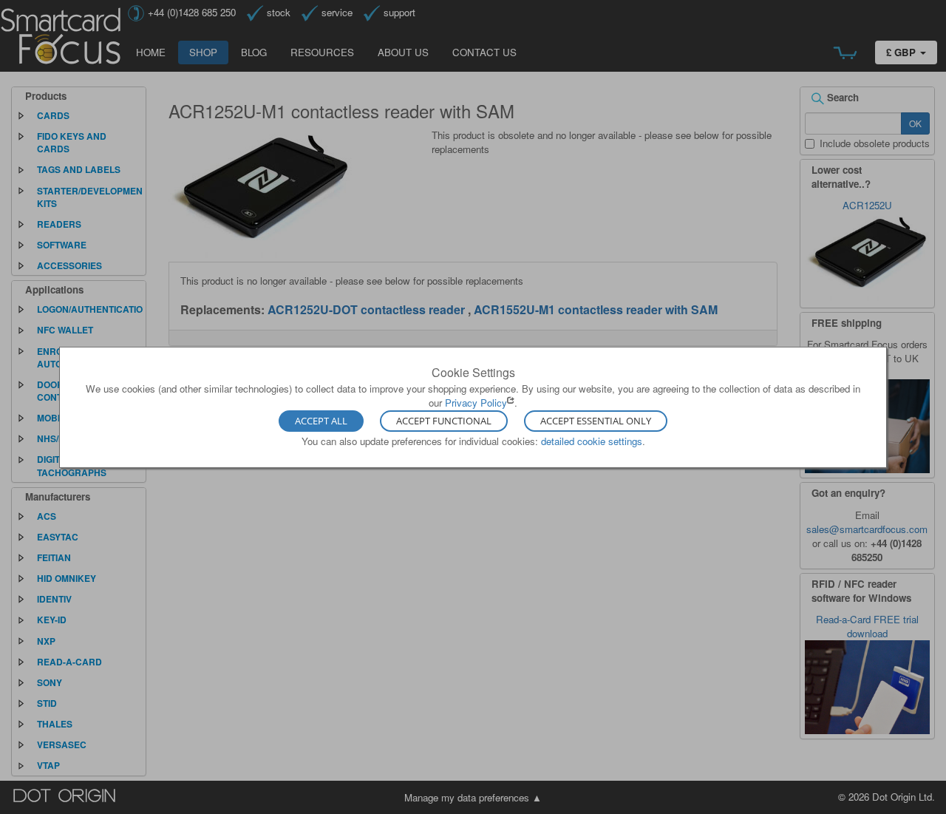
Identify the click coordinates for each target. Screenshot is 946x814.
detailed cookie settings (591, 441)
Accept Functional (443, 421)
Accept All (321, 421)
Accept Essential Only (595, 421)
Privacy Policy (476, 403)
